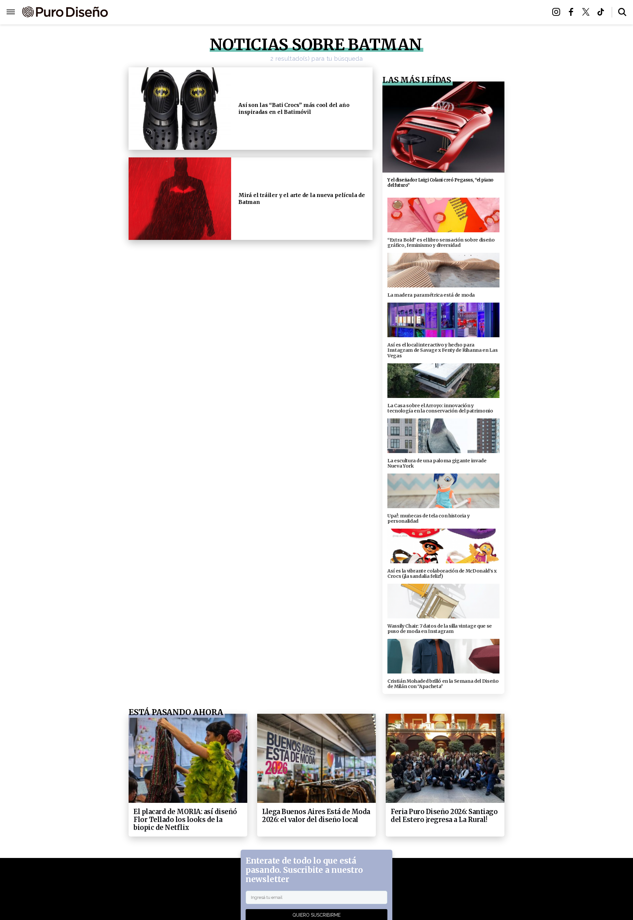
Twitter (587, 12)
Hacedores (286, 12)
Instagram (558, 12)
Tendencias (244, 12)
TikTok (602, 12)
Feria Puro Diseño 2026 (393, 12)
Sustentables (331, 12)
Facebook (572, 12)
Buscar (622, 12)
